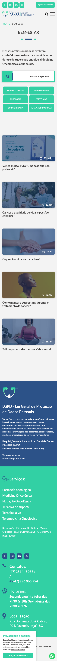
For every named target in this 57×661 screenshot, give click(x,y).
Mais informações (18, 649)
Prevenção (42, 99)
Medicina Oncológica (17, 495)
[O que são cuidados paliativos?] (28, 242)
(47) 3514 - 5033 (21, 572)
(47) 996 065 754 (25, 581)
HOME (6, 23)
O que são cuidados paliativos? (21, 259)
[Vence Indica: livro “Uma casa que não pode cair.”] (28, 148)
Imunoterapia (41, 90)
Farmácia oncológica (16, 490)
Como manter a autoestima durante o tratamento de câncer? (25, 304)
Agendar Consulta (45, 5)
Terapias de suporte (16, 507)
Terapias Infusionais (41, 108)
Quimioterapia (15, 108)
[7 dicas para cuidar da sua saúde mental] (28, 332)
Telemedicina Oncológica (19, 518)
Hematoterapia (15, 90)
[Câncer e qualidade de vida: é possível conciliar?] (28, 195)
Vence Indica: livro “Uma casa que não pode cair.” (26, 167)
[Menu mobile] (52, 13)
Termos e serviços (11, 455)
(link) (41, 448)
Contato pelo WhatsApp (52, 656)
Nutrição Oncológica (16, 501)
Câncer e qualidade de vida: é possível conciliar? (26, 214)
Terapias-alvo (11, 513)
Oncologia (15, 99)
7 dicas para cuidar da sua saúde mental (26, 349)
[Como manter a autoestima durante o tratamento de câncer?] (28, 285)
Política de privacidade (13, 458)
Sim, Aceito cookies (18, 655)
